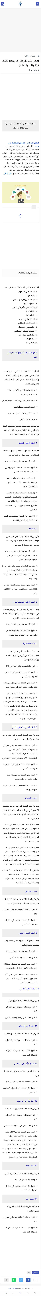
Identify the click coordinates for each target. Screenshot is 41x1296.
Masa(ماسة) (13, 1288)
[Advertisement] (20, 30)
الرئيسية (34, 56)
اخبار (25, 56)
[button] (28, 1280)
